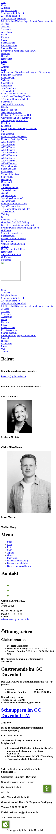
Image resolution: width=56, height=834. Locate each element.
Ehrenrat (5, 37)
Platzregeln (6, 101)
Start (3, 2)
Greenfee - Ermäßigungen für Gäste (18, 225)
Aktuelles (5, 8)
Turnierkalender (8, 190)
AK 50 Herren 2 (9, 152)
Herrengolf (6, 179)
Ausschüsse (6, 32)
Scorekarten (6, 85)
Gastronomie (7, 241)
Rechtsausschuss (9, 45)
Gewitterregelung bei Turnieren (16, 117)
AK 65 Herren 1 (9, 160)
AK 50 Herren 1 (9, 150)
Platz (3, 69)
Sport (3, 131)
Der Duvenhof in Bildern (13, 249)
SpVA (4, 40)
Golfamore (6, 230)
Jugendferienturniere (10, 206)
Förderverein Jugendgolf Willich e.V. (18, 50)
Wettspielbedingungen (11, 112)
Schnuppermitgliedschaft (12, 13)
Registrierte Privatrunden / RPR (16, 115)
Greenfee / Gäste (9, 219)
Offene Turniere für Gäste (13, 238)
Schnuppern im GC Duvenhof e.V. (21, 712)
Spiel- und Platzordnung (12, 104)
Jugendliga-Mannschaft (12, 198)
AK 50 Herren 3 (9, 155)
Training (5, 214)
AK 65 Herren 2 (9, 163)
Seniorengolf (7, 176)
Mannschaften (7, 134)
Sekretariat (6, 29)
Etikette (4, 107)
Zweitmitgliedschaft (10, 16)
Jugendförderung (9, 195)
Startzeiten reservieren (11, 75)
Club (3, 5)
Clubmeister (7, 171)
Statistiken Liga (8, 168)
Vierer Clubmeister (10, 174)
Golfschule (6, 257)
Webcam (5, 80)
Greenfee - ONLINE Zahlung (15, 222)
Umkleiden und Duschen (13, 243)
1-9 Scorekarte (8, 91)
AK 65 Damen (8, 158)
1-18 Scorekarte (8, 88)
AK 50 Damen (8, 147)
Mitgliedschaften (9, 10)
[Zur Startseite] (11, 280)
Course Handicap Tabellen (13, 93)
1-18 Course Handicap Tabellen (16, 96)
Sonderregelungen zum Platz (14, 120)
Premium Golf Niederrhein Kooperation (20, 227)
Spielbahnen (7, 83)
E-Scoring (6, 126)
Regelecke (6, 123)
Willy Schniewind (9, 166)
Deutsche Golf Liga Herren (14, 136)
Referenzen (6, 58)
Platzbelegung (7, 77)
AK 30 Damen (8, 142)
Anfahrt (5, 67)
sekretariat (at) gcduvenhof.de (15, 619)
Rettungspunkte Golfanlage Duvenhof (19, 128)
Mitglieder (6, 260)
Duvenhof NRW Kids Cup (14, 203)
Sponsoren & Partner (11, 254)
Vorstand (5, 26)
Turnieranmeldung (10, 187)
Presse (4, 61)
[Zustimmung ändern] (5, 824)
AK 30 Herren (8, 144)
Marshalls (5, 53)
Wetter (4, 64)
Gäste (4, 217)
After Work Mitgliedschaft (13, 18)
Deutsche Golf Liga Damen (14, 139)
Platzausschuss (8, 42)
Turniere (5, 185)
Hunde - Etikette (9, 109)
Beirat (4, 34)
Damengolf (6, 182)
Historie (5, 56)
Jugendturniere (8, 201)
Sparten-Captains (9, 48)
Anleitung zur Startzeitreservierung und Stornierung (25, 72)
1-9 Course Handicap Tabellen (15, 99)
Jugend (4, 193)
